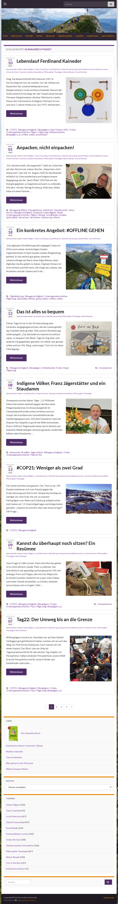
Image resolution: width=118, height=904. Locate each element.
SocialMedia (52, 215)
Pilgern (33, 132)
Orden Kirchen (12, 72)
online (32, 134)
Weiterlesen (16, 113)
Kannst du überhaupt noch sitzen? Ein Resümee (56, 545)
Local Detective (54, 69)
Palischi (34, 455)
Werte (56, 217)
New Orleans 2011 (59, 129)
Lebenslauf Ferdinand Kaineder (49, 61)
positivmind (41, 134)
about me (50, 36)
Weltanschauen (57, 132)
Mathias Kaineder (14, 751)
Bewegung (15, 210)
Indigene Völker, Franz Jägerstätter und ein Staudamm (61, 385)
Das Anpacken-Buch (30, 733)
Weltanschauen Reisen (17, 769)
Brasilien (26, 452)
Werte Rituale (68, 72)
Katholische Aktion (15, 868)
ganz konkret (108, 36)
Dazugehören (35, 210)
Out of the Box (81, 72)
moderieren (92, 36)
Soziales (63, 215)
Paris (32, 606)
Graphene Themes (28, 900)
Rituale (41, 215)
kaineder (13, 69)
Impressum (16, 36)
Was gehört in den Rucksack (19, 763)
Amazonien (15, 452)
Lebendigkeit (49, 212)
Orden (72, 129)
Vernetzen (23, 217)
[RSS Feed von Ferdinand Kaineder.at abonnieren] (5, 3)
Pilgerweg (43, 132)
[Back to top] (111, 897)
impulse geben (65, 36)
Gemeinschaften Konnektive (31, 72)
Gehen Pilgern (28, 69)
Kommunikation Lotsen (98, 69)
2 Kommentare (104, 604)
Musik (60, 212)
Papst (66, 368)
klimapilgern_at (13, 134)
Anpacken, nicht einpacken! (45, 147)
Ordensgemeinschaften (18, 132)
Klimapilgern (43, 129)
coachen (80, 36)
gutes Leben (42, 298)
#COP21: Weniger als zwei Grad (50, 467)
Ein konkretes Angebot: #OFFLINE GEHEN (61, 230)
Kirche (9, 212)
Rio (40, 455)
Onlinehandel (48, 368)
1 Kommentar (105, 368)
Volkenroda (47, 217)
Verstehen (35, 217)
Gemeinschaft (61, 210)
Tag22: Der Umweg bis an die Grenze (54, 619)
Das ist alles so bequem (40, 311)
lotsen (39, 36)
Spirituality (22, 298)
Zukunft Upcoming (69, 69)
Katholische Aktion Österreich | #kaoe (24, 745)
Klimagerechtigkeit (27, 129)
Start (5, 36)
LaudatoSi (38, 212)
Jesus (71, 210)
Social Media (83, 69)
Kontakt (29, 36)
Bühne (24, 210)
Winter (31, 298)
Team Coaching (41, 69)
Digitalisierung (17, 296)
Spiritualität (12, 217)
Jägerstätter (37, 452)
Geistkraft (48, 210)
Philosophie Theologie (53, 72)
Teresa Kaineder (14, 757)
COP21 (13, 129)
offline (25, 134)
